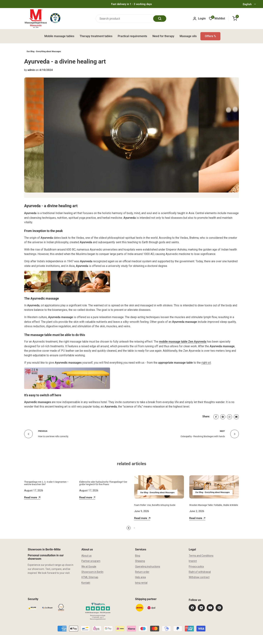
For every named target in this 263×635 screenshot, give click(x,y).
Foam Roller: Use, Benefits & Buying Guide (154, 505)
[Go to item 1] (129, 528)
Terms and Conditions (201, 555)
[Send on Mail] (236, 416)
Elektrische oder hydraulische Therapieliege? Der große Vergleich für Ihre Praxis (103, 483)
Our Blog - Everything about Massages (44, 51)
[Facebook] (192, 607)
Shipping (140, 561)
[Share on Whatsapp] (229, 416)
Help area (140, 577)
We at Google (88, 566)
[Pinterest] (219, 607)
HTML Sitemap (89, 577)
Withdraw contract (199, 577)
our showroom (36, 569)
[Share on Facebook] (215, 416)
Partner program (90, 561)
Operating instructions (147, 566)
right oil (206, 362)
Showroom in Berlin (92, 571)
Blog (137, 555)
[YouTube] (210, 607)
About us (86, 555)
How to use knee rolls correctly (53, 436)
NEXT (222, 431)
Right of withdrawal (200, 571)
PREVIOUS (42, 431)
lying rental (141, 582)
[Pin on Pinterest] (222, 416)
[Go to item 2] (134, 528)
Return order (142, 571)
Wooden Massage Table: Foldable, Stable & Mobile (213, 505)
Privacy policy (196, 566)
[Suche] (159, 18)
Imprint (193, 561)
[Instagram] (201, 607)
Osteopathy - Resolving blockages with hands (203, 436)
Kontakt (85, 582)
